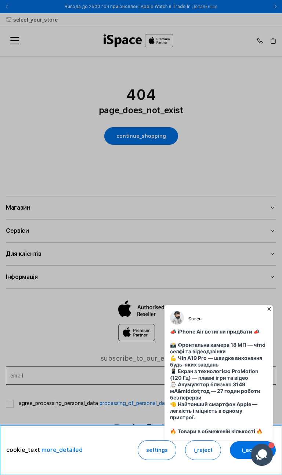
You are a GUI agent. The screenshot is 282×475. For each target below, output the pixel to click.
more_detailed (62, 449)
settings (157, 450)
